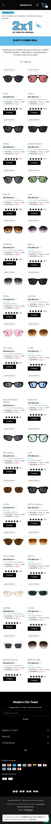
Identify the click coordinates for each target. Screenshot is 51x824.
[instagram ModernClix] (25, 750)
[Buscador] (37, 5)
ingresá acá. (40, 804)
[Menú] (4, 5)
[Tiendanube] (25, 811)
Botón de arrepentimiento (25, 806)
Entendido (32, 819)
